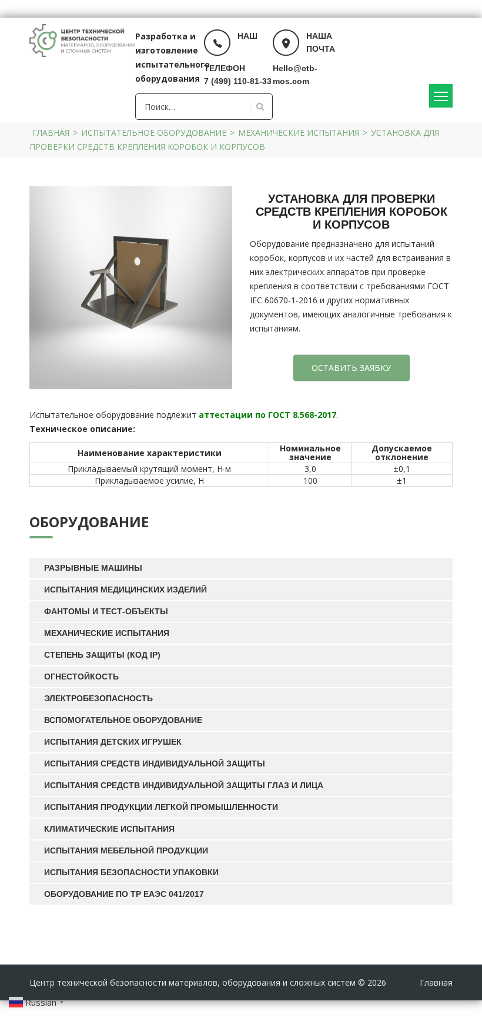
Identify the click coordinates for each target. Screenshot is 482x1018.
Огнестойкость (81, 676)
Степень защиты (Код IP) (102, 654)
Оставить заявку (351, 367)
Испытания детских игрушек (113, 741)
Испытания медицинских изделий (125, 589)
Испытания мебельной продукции (126, 850)
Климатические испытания (109, 828)
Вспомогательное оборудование (123, 720)
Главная (50, 132)
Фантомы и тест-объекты (106, 611)
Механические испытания (298, 132)
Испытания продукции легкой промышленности (161, 807)
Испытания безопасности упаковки (131, 872)
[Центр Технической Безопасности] (82, 39)
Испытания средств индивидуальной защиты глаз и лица (183, 785)
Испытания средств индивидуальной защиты (154, 763)
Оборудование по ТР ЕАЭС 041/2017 (124, 894)
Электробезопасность (98, 698)
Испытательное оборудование (153, 132)
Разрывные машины (93, 567)
